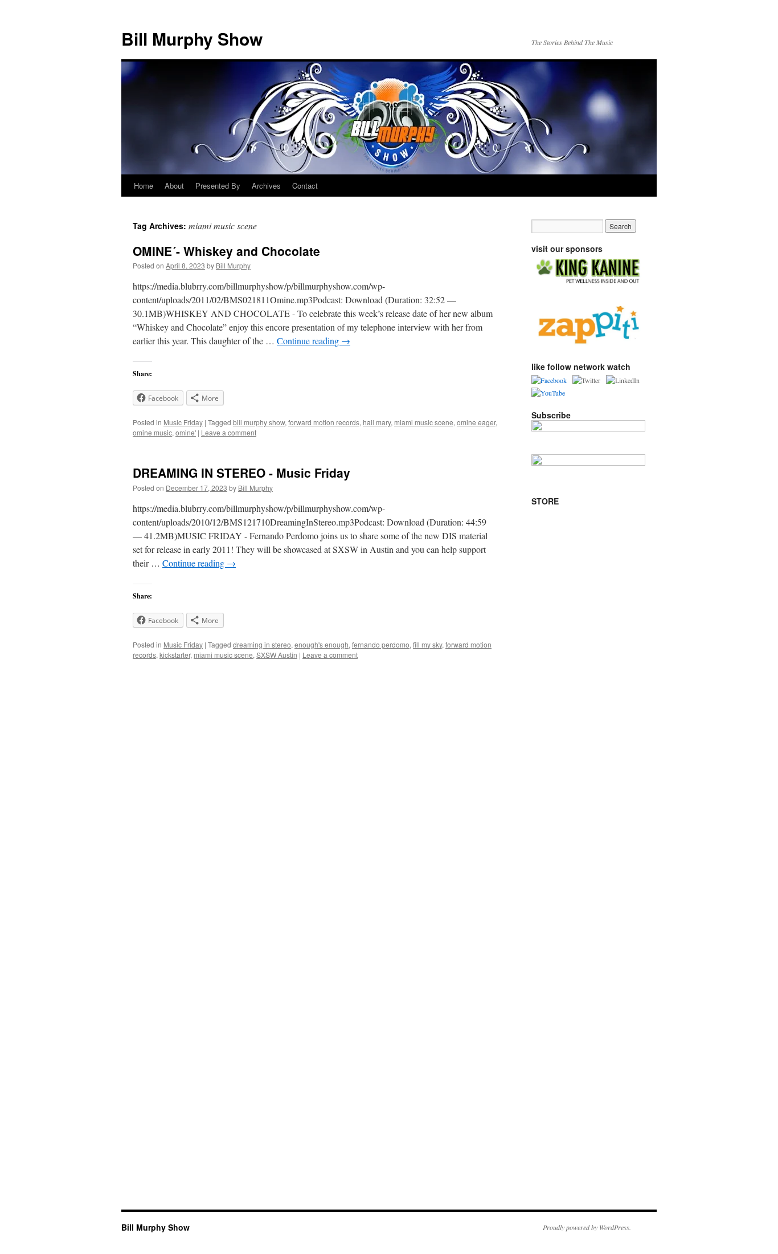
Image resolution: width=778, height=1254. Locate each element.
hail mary (377, 422)
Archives (266, 185)
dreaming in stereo (262, 644)
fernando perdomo (381, 644)
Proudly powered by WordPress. (587, 1227)
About (174, 185)
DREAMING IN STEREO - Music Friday (241, 472)
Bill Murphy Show (192, 38)
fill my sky (427, 644)
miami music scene (423, 422)
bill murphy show (259, 422)
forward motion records (323, 422)
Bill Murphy (233, 265)
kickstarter (174, 654)
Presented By (217, 185)
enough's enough (321, 644)
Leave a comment (228, 432)
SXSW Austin (276, 654)
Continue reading (313, 341)
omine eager (476, 422)
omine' (185, 432)
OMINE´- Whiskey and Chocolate (226, 250)
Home (143, 185)
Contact (305, 185)
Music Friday (183, 422)
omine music (152, 432)
